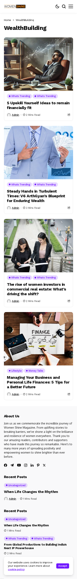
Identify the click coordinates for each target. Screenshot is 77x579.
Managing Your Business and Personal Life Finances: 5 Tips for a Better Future (38, 382)
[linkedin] (32, 465)
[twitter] (44, 465)
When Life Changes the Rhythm (31, 492)
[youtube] (19, 465)
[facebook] (5, 465)
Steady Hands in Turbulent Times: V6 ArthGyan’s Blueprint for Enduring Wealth (36, 196)
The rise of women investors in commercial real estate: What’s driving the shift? (36, 289)
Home (7, 20)
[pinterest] (38, 465)
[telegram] (12, 465)
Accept (62, 565)
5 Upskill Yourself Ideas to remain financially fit (38, 105)
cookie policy (16, 569)
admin (15, 114)
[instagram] (25, 465)
